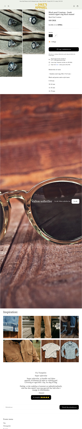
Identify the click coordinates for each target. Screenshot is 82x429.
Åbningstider (7, 426)
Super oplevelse (41, 376)
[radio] (51, 35)
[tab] (2, 201)
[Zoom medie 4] (34, 43)
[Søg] (8, 6)
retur (57, 64)
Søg (4, 423)
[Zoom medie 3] (11, 43)
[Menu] (5, 6)
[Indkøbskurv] (77, 6)
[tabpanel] (41, 201)
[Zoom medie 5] (11, 66)
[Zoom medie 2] (34, 21)
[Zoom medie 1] (11, 21)
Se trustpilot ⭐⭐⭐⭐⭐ (41, 397)
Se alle (75, 201)
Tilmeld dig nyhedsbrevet (69, 407)
